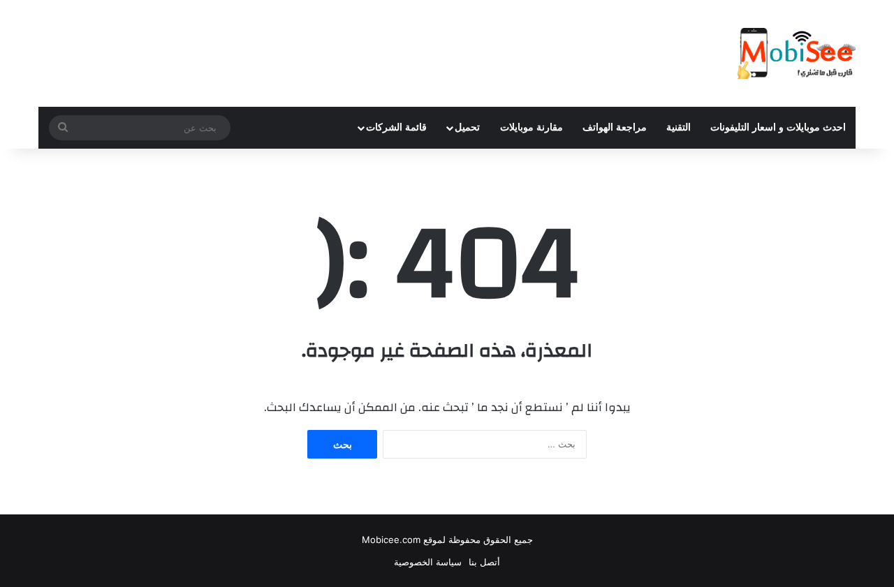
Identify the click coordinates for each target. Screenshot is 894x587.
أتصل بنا (484, 561)
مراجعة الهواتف (614, 127)
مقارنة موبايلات (531, 127)
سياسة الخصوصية (428, 561)
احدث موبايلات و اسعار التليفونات (778, 127)
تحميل (467, 127)
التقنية (678, 127)
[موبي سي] (795, 53)
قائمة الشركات (396, 127)
